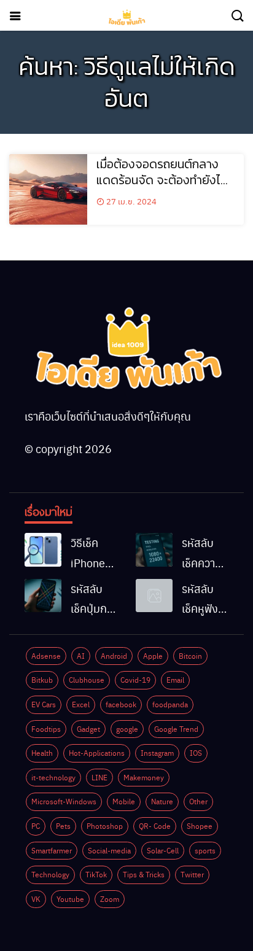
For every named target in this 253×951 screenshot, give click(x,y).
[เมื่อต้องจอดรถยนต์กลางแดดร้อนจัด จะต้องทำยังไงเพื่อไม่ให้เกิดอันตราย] (48, 189)
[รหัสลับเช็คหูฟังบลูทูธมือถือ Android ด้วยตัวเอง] (154, 595)
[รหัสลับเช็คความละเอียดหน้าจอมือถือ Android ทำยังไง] (154, 549)
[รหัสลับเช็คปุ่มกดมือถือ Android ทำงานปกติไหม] (43, 595)
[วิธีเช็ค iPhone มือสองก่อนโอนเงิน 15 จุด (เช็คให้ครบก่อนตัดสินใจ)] (43, 549)
